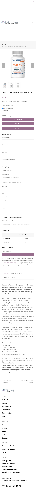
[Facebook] (17, 485)
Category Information (16, 273)
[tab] (6, 273)
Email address (6, 137)
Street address (6, 174)
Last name (5, 152)
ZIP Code (4, 201)
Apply (18, 255)
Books (4, 416)
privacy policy (29, 265)
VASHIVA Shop (8, 46)
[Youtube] (3, 485)
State (3, 193)
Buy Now (18, 123)
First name (5, 145)
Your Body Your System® (6, 381)
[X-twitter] (10, 485)
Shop (4, 431)
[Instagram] (7, 485)
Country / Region (6, 167)
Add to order (18, 120)
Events (4, 428)
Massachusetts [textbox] (6, 197)
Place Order (18, 129)
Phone (4, 208)
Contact (5, 438)
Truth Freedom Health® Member (25, 381)
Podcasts (5, 400)
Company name (8, 159)
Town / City (5, 186)
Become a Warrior (8, 449)
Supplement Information (9, 277)
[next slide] (32, 65)
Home (3, 46)
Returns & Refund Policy (10, 262)
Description (6, 273)
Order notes (7, 221)
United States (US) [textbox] (7, 170)
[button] (32, 22)
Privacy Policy (7, 461)
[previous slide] (3, 65)
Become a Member (9, 446)
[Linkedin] (13, 485)
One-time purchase (8, 108)
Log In (4, 452)
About (4, 425)
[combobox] (18, 170)
